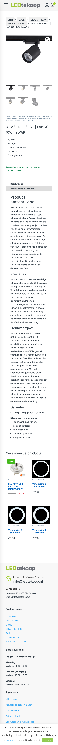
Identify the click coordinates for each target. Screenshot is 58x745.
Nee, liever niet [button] (32, 739)
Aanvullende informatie (22, 188)
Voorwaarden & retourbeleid (20, 721)
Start (10, 19)
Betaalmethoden (14, 716)
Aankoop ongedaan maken (19, 704)
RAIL (25, 120)
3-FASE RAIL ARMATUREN (28, 116)
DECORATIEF (12, 620)
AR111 (11, 479)
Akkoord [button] (47, 740)
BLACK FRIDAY (38, 19)
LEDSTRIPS (11, 616)
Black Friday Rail (17, 23)
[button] (47, 39)
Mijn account (12, 699)
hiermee (10, 739)
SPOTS (9, 624)
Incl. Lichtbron (16, 120)
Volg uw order (13, 710)
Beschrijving (16, 183)
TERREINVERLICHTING (16, 641)
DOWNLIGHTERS (14, 629)
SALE (22, 19)
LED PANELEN (12, 637)
